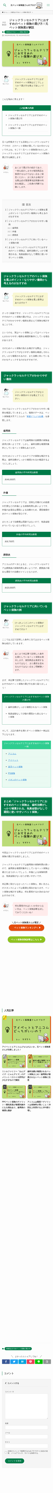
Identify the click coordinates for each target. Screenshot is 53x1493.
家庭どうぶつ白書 (35, 416)
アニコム (12, 753)
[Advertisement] (26, 973)
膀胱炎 (15, 235)
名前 (6, 1423)
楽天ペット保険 (15, 767)
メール (7, 1433)
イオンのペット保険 (17, 780)
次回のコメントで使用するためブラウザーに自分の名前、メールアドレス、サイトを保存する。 (28, 1452)
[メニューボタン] (48, 5)
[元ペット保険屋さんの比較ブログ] (26, 5)
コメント (9, 1392)
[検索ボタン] (5, 5)
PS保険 (11, 773)
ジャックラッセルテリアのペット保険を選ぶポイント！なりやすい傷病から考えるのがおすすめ (28, 213)
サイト (7, 1442)
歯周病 (15, 228)
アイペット (13, 760)
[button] (6, 1361)
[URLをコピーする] (47, 1361)
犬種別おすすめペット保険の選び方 (17, 32)
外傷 (14, 232)
